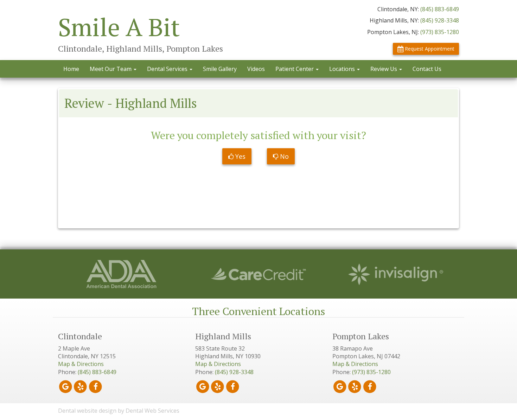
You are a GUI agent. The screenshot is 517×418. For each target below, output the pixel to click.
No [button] (283, 156)
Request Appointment (428, 48)
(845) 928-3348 (439, 20)
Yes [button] (239, 156)
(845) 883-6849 (439, 9)
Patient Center (295, 69)
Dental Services (168, 69)
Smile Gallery (220, 69)
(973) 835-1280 (439, 32)
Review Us (384, 69)
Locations (342, 69)
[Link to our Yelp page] (80, 386)
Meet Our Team (111, 69)
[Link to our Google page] (65, 386)
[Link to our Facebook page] (95, 386)
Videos (256, 69)
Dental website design (87, 410)
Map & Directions (81, 364)
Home (71, 69)
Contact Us (427, 69)
